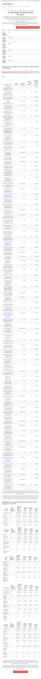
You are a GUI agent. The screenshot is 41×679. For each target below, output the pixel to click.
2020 (15, 30)
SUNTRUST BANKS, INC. (8, 396)
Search (4, 6)
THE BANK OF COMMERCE (8, 407)
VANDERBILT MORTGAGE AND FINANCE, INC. (8, 464)
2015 (26, 30)
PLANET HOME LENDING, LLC (8, 354)
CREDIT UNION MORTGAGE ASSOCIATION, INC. (8, 205)
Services (19, 6)
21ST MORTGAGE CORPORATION (8, 87)
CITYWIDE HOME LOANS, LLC (8, 199)
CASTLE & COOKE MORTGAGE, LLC (8, 178)
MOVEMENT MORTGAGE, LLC (8, 319)
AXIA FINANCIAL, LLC (8, 141)
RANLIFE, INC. (7, 376)
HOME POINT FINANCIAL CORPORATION (8, 281)
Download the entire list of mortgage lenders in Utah (28, 27)
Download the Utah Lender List (20, 672)
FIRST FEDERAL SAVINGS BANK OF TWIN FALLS (8, 248)
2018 (19, 30)
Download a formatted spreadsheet (10, 22)
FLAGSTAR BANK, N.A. (8, 252)
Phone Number (16, 84)
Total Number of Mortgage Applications (13, 509)
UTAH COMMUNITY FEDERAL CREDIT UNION (8, 448)
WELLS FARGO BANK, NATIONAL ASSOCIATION (7, 479)
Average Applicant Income (36, 509)
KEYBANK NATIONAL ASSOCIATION (8, 298)
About (29, 6)
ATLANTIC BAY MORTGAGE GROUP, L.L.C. (8, 136)
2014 (28, 30)
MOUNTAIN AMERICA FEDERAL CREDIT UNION (7, 313)
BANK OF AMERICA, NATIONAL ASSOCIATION (7, 147)
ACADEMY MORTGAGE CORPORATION (8, 92)
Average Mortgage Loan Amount (25, 509)
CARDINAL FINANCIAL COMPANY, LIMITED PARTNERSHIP (8, 171)
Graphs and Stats (37, 0)
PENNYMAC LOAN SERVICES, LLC (8, 350)
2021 (13, 30)
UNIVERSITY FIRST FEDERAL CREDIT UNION (8, 436)
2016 (24, 30)
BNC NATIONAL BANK (8, 157)
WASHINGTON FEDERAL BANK (8, 474)
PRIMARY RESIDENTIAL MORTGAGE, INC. (8, 360)
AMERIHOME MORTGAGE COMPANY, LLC (7, 122)
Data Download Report (27, 72)
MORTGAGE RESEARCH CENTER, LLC (8, 308)
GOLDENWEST (8, 260)
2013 (30, 30)
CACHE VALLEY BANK (8, 161)
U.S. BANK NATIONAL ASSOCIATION (8, 426)
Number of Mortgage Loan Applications (29, 83)
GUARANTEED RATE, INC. (8, 270)
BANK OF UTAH (8, 152)
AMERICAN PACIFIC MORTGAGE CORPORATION (8, 116)
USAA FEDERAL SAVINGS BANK (7, 441)
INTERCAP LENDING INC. (7, 286)
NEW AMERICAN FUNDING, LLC (8, 334)
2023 (9, 30)
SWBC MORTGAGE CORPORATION (8, 402)
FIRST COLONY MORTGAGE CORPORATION (8, 242)
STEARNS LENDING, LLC (8, 390)
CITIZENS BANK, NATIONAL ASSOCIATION (8, 189)
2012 (32, 30)
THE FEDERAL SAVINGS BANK (8, 411)
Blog (24, 6)
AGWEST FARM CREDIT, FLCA (8, 97)
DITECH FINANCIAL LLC (8, 225)
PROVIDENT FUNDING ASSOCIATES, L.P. (8, 365)
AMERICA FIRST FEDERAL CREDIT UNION (8, 106)
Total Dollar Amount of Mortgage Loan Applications (35, 82)
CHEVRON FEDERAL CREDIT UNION (8, 184)
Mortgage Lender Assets (22, 84)
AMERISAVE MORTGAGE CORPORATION (8, 129)
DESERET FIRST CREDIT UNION (8, 215)
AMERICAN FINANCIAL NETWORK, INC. (8, 111)
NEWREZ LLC (8, 339)
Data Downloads (12, 6)
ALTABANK (8, 101)
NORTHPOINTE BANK (8, 345)
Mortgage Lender (8, 84)
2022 (11, 30)
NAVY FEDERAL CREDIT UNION (8, 329)
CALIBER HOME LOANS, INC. (8, 165)
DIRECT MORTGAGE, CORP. (8, 220)
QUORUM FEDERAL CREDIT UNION (8, 372)
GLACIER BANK (8, 256)
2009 (39, 30)
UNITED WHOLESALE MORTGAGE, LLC (8, 431)
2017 (22, 30)
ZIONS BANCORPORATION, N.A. (8, 485)
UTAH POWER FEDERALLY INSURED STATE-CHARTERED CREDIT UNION (8, 458)
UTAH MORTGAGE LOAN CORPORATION (8, 453)
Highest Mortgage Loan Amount (31, 509)
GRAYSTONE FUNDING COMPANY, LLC (8, 265)
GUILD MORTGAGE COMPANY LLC (8, 276)
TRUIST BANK (7, 421)
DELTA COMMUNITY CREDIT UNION (8, 210)
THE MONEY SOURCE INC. (8, 416)
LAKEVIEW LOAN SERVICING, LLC (8, 303)
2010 (37, 30)
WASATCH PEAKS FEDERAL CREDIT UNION (8, 470)
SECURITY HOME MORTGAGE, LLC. (8, 381)
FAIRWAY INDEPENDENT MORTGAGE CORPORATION (8, 232)
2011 (34, 30)
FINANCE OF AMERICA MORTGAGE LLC (8, 237)
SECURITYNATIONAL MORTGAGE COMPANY (8, 386)
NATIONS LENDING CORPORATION (8, 324)
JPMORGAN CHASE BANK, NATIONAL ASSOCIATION (8, 292)
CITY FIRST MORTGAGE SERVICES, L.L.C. (8, 194)
